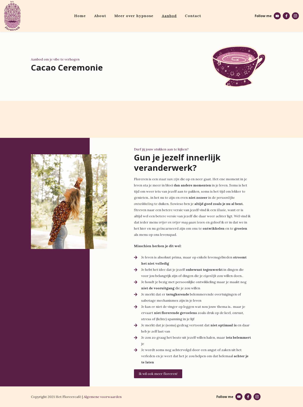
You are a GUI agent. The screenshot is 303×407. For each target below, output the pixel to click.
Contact (193, 15)
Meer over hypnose (133, 15)
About (100, 15)
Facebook (286, 15)
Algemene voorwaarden (103, 397)
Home (80, 15)
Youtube (277, 15)
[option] (69, 202)
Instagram (295, 15)
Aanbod (169, 15)
